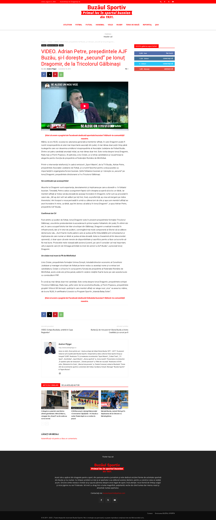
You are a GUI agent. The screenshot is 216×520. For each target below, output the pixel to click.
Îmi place (169, 53)
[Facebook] (164, 1)
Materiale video (52, 45)
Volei (110, 24)
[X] (169, 1)
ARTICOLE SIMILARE (51, 385)
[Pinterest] (55, 74)
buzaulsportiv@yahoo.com (114, 493)
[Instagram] (61, 373)
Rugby (119, 24)
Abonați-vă (168, 69)
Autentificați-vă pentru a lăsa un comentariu (59, 438)
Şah (157, 24)
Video (61, 45)
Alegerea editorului (48, 408)
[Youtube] (173, 1)
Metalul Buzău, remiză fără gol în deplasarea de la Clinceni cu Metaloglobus (113, 413)
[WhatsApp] (61, 74)
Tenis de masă (132, 24)
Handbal (100, 24)
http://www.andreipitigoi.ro (67, 348)
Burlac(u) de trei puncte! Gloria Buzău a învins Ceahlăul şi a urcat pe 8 (109, 331)
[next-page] (46, 423)
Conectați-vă (168, 58)
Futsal (89, 24)
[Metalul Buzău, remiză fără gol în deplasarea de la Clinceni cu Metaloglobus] (114, 399)
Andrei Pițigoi (51, 69)
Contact (150, 513)
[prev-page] (42, 423)
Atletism (67, 24)
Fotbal (78, 24)
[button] (161, 2)
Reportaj (147, 24)
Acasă (43, 42)
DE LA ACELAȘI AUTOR (71, 385)
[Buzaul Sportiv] (108, 11)
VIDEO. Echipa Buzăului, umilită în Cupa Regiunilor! (57, 331)
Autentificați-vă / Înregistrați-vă (70, 2)
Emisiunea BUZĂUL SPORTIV (165, 513)
